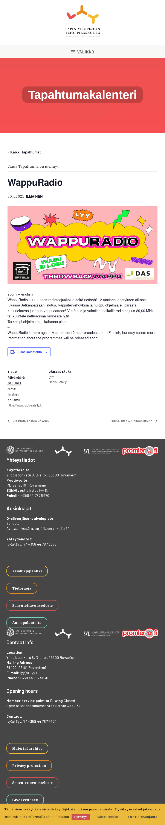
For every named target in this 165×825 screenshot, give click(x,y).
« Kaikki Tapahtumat (24, 152)
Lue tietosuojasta (142, 816)
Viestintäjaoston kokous (30, 421)
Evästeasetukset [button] (108, 816)
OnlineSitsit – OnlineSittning (131, 421)
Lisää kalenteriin (30, 352)
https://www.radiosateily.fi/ (25, 405)
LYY (51, 377)
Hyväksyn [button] (80, 817)
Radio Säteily (58, 382)
